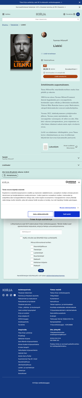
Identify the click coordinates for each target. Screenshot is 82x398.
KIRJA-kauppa (23, 319)
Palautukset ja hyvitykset (26, 301)
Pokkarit (37, 266)
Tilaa (41, 270)
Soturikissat (22, 373)
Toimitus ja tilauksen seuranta (28, 296)
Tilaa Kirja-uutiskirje (25, 333)
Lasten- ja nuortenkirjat (26, 368)
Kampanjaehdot (55, 322)
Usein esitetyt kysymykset (27, 310)
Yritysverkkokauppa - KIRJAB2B (61, 325)
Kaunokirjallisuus (40, 246)
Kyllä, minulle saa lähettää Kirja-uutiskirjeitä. (40, 238)
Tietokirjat (37, 250)
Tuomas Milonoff (60, 40)
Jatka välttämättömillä (40, 214)
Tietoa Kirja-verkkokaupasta (60, 293)
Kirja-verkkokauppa (42, 383)
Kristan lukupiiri (23, 347)
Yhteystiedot (54, 296)
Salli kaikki (67, 214)
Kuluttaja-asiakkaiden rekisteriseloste (63, 307)
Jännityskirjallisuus (24, 365)
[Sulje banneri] (79, 182)
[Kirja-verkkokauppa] (7, 290)
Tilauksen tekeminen (25, 293)
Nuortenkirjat (39, 256)
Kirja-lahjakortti (23, 316)
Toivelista (21, 325)
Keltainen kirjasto (40, 262)
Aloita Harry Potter (24, 356)
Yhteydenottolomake (57, 332)
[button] (6, 14)
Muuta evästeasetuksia (68, 208)
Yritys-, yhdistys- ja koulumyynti (29, 307)
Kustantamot (54, 299)
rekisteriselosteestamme (55, 276)
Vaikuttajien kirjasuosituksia (27, 350)
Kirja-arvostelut (23, 313)
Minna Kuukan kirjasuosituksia (28, 344)
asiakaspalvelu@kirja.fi (58, 334)
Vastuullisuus (54, 301)
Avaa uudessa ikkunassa (69, 147)
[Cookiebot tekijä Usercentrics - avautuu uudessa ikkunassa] (67, 182)
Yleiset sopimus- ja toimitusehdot (61, 304)
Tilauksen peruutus (24, 304)
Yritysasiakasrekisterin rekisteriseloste (63, 310)
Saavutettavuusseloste (58, 313)
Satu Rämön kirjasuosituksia (28, 341)
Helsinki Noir (22, 353)
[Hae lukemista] (78, 19)
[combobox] (41, 19)
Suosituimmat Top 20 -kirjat (27, 359)
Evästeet (53, 316)
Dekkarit (37, 259)
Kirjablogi (21, 336)
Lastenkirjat (38, 253)
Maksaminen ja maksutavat (27, 299)
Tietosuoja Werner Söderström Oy (61, 319)
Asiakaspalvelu (23, 322)
